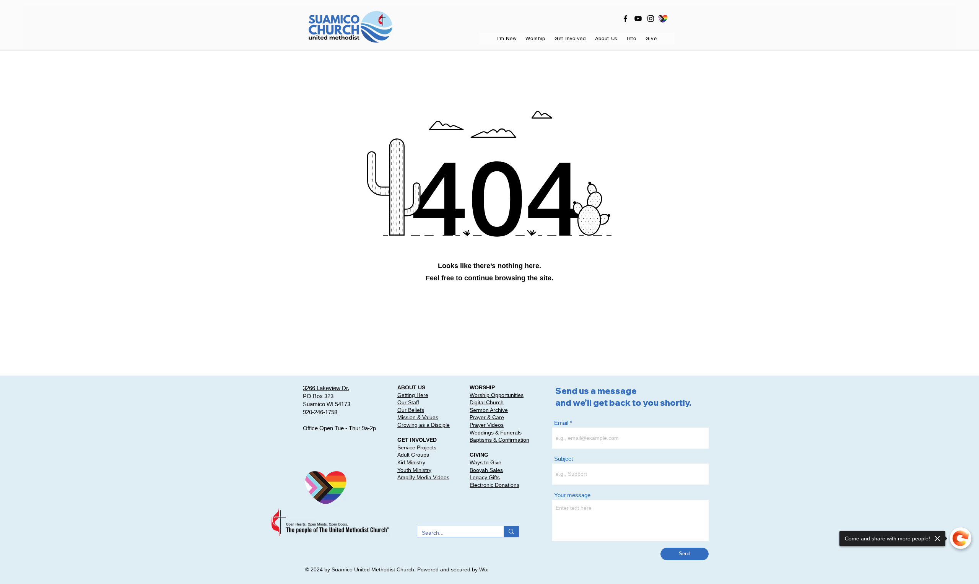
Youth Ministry (414, 470)
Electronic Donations (494, 485)
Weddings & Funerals (496, 432)
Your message (572, 495)
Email (561, 423)
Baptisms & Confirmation (499, 440)
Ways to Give (485, 462)
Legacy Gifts (485, 477)
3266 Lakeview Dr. (326, 388)
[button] (507, 38)
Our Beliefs (410, 410)
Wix (483, 569)
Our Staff (408, 402)
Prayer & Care (487, 417)
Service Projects (416, 447)
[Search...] (511, 531)
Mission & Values (417, 417)
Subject (563, 459)
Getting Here (412, 395)
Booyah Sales (486, 470)
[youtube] (638, 18)
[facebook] (625, 18)
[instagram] (650, 18)
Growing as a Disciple (423, 425)
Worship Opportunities (497, 395)
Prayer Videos (487, 425)
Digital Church (487, 402)
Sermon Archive (489, 410)
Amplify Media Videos (423, 477)
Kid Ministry (411, 462)
